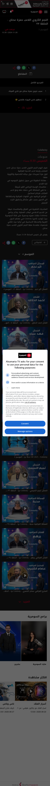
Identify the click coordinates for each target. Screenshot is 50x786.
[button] (25, 388)
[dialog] (25, 393)
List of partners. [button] (30, 402)
